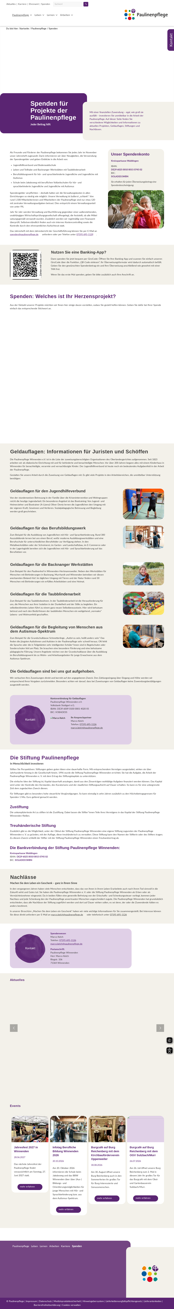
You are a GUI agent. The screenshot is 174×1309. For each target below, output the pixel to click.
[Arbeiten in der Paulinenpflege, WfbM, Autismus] (143, 573)
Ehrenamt (34, 4)
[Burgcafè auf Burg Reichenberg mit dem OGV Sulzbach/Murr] (145, 1129)
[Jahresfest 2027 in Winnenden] (29, 1129)
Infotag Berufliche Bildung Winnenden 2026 (65, 1151)
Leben (38, 15)
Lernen (51, 15)
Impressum (31, 1301)
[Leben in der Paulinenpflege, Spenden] (143, 603)
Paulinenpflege (20, 15)
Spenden (45, 4)
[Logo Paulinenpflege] (146, 18)
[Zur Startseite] (8, 1246)
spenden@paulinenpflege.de (24, 234)
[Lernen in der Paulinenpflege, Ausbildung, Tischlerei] (143, 537)
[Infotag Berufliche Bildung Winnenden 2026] (68, 1129)
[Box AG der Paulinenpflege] (143, 504)
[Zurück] (14, 1028)
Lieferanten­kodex (152, 1301)
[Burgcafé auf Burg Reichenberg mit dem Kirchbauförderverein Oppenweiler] (107, 1129)
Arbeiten (65, 15)
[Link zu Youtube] (22, 1305)
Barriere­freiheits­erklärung (47, 1305)
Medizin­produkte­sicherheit (67, 1301)
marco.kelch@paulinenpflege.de (87, 728)
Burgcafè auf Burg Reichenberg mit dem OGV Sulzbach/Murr (144, 1151)
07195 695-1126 (88, 724)
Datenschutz (45, 1301)
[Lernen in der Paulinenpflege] (143, 636)
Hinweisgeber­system (93, 1301)
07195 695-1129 (84, 234)
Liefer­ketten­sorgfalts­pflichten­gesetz (124, 1301)
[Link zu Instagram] (15, 1305)
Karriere (22, 4)
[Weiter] (160, 1028)
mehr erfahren (27, 1187)
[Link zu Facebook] (8, 1305)
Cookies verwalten (71, 1305)
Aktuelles (11, 4)
